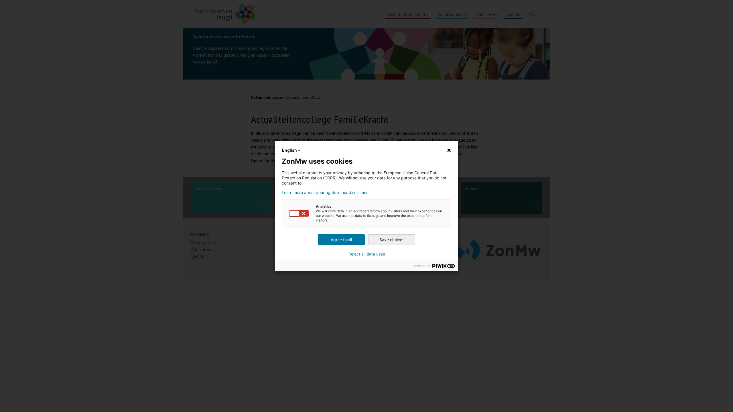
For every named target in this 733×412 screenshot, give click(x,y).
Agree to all (341, 239)
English (289, 150)
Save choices (391, 239)
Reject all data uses (366, 254)
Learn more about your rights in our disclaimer (325, 192)
